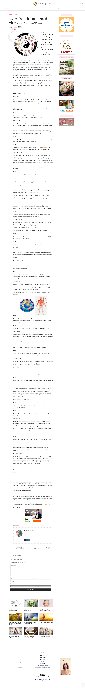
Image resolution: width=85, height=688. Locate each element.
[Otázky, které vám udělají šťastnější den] (46, 617)
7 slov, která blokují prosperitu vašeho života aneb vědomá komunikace (30, 637)
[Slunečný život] (42, 4)
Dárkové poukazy (42, 659)
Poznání (10, 14)
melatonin (15, 182)
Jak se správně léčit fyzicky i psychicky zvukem (14, 637)
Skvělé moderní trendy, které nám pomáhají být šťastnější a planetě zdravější (15, 623)
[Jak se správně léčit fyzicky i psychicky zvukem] (15, 631)
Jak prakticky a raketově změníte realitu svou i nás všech (30, 623)
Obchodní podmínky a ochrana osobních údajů (42, 667)
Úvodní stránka (42, 655)
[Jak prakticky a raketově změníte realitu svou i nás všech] (31, 617)
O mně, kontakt (42, 657)
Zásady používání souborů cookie (42, 665)
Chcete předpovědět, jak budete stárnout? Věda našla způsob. (45, 610)
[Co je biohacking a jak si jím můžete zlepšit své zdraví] (31, 603)
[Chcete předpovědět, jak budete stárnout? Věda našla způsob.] (46, 603)
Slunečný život (19, 667)
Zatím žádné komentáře (16, 555)
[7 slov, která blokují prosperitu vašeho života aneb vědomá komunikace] (31, 631)
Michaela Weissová (13, 29)
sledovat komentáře (35, 586)
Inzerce (42, 661)
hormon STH (33, 101)
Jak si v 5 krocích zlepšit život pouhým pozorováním (14, 610)
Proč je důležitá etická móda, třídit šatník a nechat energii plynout (46, 637)
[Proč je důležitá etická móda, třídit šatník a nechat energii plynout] (46, 631)
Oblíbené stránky (42, 663)
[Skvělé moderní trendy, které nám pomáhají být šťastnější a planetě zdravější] (15, 617)
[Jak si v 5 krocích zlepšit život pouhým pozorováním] (15, 603)
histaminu (45, 147)
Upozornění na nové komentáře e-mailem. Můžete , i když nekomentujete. (29, 586)
